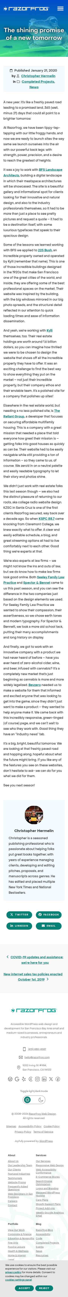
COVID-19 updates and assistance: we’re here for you (36, 960)
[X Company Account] (51, 1079)
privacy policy (13, 1272)
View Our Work (16, 1230)
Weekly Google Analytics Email (50, 1214)
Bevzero (35, 685)
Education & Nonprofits (21, 1238)
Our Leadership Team (20, 1165)
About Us (13, 1161)
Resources (42, 1255)
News (34, 87)
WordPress (46, 1141)
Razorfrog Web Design (42, 1113)
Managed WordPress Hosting (48, 1194)
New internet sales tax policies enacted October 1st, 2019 (33, 977)
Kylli (50, 330)
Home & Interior (17, 1255)
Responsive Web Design (50, 1165)
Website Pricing (17, 1182)
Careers (12, 1201)
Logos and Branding (47, 1188)
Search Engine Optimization (44, 1183)
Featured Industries (19, 1173)
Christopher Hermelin (38, 76)
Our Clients (14, 1169)
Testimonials (15, 1178)
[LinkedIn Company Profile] (44, 1079)
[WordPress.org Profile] (10, 1079)
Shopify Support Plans (48, 1204)
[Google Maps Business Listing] (17, 1079)
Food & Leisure (16, 1247)
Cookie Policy (52, 1126)
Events (40, 1247)
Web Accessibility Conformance (46, 1171)
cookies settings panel (18, 1279)
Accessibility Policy (30, 1126)
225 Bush (45, 250)
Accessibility (43, 1234)
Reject (44, 1288)
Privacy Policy (23, 1131)
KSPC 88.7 (47, 519)
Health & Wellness (18, 1251)
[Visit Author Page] (34, 814)
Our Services (43, 1161)
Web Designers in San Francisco (20, 1195)
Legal (11, 1259)
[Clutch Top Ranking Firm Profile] (30, 1079)
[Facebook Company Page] (58, 1079)
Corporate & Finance (20, 1234)
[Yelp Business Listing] (24, 1079)
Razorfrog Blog (44, 1230)
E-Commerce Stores (48, 1176)
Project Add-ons (45, 1208)
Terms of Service (43, 1131)
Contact (12, 1205)
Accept (24, 1288)
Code (39, 1238)
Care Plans (42, 1200)
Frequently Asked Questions (18, 1188)
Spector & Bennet (36, 583)
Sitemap (11, 1126)
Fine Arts (13, 1242)
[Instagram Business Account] (37, 1079)
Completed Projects (38, 82)
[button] (60, 8)
